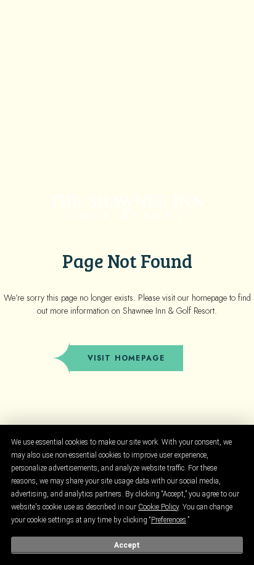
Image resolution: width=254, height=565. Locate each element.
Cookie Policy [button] (158, 507)
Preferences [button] (168, 520)
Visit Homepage (126, 358)
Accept (127, 545)
